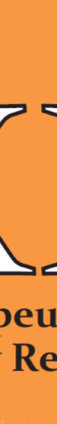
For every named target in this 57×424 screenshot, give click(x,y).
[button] (28, 421)
